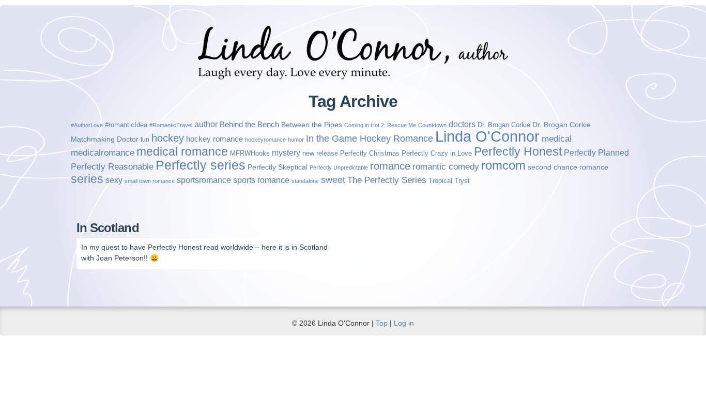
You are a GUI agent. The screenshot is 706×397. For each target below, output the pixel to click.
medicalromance (102, 153)
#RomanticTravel (170, 125)
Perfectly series (200, 165)
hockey (167, 138)
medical (557, 138)
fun (145, 139)
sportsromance (204, 180)
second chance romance (568, 167)
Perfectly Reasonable (112, 167)
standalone (305, 181)
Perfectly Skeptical (278, 167)
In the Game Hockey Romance (369, 138)
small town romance (150, 181)
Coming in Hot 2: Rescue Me (380, 125)
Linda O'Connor (487, 136)
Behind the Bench (249, 124)
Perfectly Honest (518, 151)
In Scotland (107, 228)
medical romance (182, 151)
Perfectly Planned (596, 152)
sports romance (261, 180)
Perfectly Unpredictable (339, 167)
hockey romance (214, 138)
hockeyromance (265, 139)
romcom (503, 165)
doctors (462, 124)
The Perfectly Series (386, 180)
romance (390, 166)
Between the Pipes (311, 124)
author (206, 124)
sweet (333, 180)
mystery (286, 152)
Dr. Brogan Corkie (504, 125)
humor (296, 139)
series (87, 179)
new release (320, 153)
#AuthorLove (87, 125)
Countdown (432, 125)
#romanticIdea (126, 125)
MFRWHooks (250, 153)
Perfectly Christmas (370, 153)
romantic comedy (445, 167)
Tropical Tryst (449, 181)
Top (382, 323)
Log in (404, 323)
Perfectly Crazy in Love (437, 153)
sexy (113, 180)
